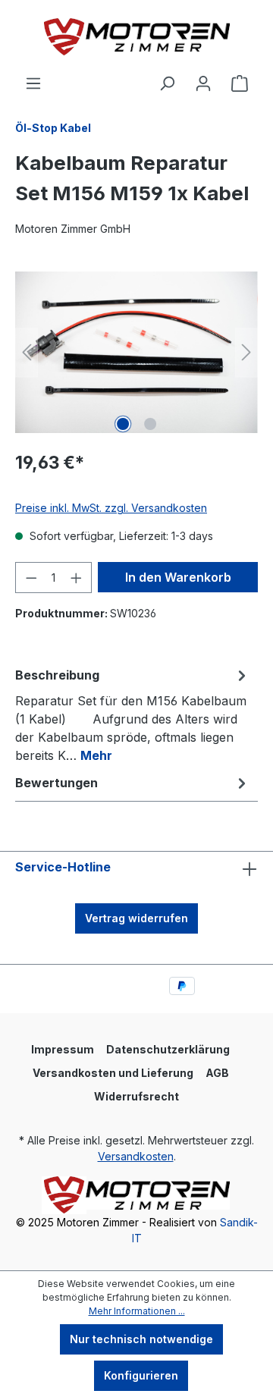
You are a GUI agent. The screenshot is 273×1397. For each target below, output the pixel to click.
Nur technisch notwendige (141, 1339)
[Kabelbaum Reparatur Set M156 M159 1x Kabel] (136, 352)
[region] (136, 352)
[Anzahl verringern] (31, 577)
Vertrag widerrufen (136, 918)
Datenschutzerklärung (168, 1049)
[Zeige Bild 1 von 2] (123, 424)
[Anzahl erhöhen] (77, 577)
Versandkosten (136, 1156)
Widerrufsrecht (136, 1096)
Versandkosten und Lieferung (113, 1072)
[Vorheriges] (26, 352)
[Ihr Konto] (203, 83)
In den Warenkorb (178, 577)
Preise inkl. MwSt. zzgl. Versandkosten (111, 507)
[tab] (132, 714)
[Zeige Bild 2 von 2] (150, 424)
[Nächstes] (246, 352)
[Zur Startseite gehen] (136, 37)
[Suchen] (167, 83)
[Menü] (33, 83)
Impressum (62, 1049)
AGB (217, 1072)
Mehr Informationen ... (137, 1311)
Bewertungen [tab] (56, 782)
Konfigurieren (141, 1375)
